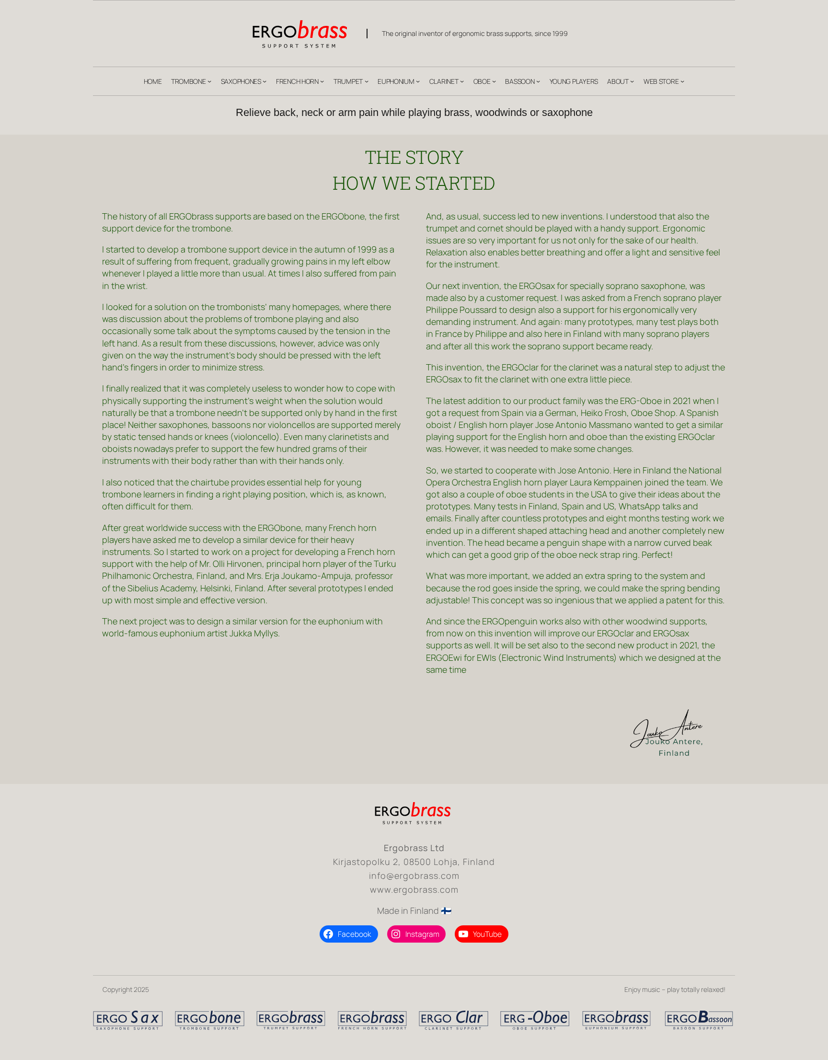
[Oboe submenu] (494, 81)
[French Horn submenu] (322, 81)
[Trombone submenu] (209, 81)
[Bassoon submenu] (538, 81)
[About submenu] (632, 81)
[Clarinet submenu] (462, 81)
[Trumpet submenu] (366, 81)
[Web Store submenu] (682, 81)
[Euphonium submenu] (418, 81)
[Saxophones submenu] (264, 81)
